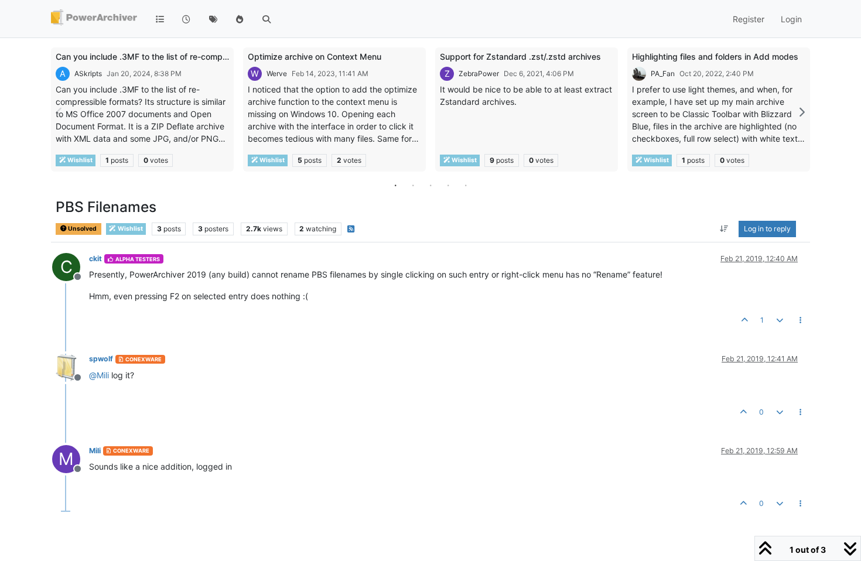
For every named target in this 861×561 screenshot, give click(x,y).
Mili (95, 450)
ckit (95, 258)
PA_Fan (663, 73)
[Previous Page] (60, 112)
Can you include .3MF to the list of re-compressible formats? (172, 56)
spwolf (101, 358)
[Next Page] (801, 112)
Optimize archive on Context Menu (314, 56)
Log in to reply (767, 228)
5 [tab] (466, 185)
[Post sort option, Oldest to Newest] (724, 229)
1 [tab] (395, 185)
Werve (276, 73)
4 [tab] (448, 185)
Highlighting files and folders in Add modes (715, 56)
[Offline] (70, 366)
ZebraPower (479, 73)
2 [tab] (413, 185)
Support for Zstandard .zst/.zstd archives (520, 56)
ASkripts (88, 73)
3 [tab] (430, 185)
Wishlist (79, 160)
